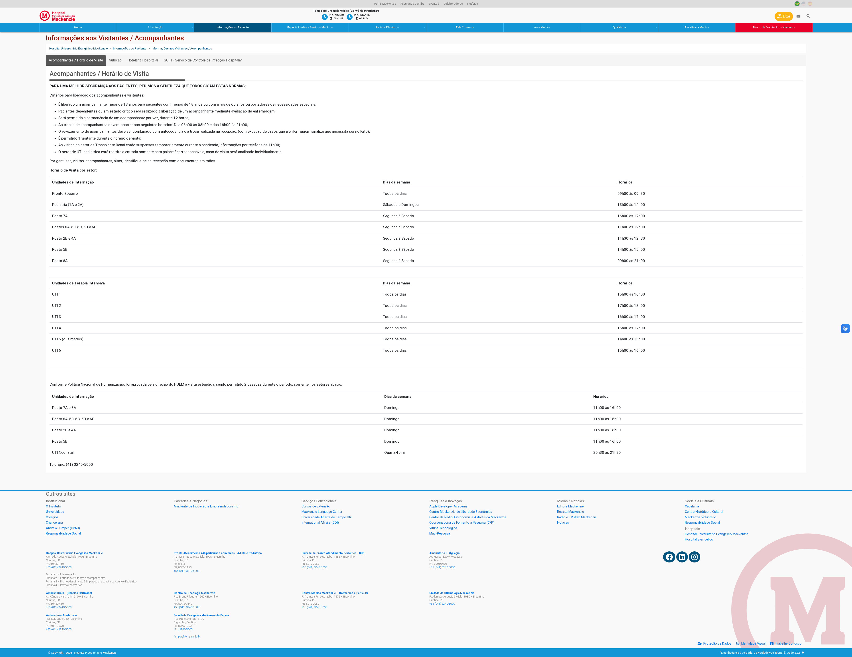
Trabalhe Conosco (788, 643)
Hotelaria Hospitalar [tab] (142, 60)
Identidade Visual (753, 643)
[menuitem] (385, 4)
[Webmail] (798, 16)
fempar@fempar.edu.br (187, 636)
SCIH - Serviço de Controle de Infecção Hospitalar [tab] (203, 60)
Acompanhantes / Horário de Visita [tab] (76, 60)
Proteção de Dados (717, 643)
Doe (786, 16)
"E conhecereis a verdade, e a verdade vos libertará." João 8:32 (761, 652)
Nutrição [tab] (115, 60)
